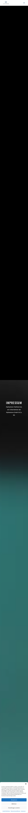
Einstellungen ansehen (14, 808)
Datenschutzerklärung (15, 811)
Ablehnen (14, 804)
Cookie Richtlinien (6, 811)
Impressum (23, 811)
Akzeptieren (14, 800)
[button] (26, 784)
